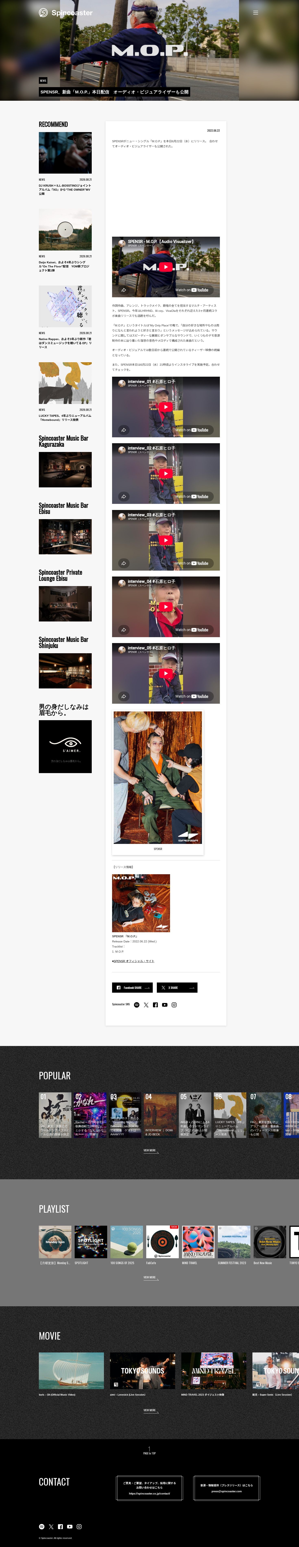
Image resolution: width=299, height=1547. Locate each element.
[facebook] (155, 1007)
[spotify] (136, 1007)
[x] (146, 1007)
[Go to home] (66, 12)
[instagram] (174, 1007)
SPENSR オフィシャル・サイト (134, 961)
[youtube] (165, 1007)
